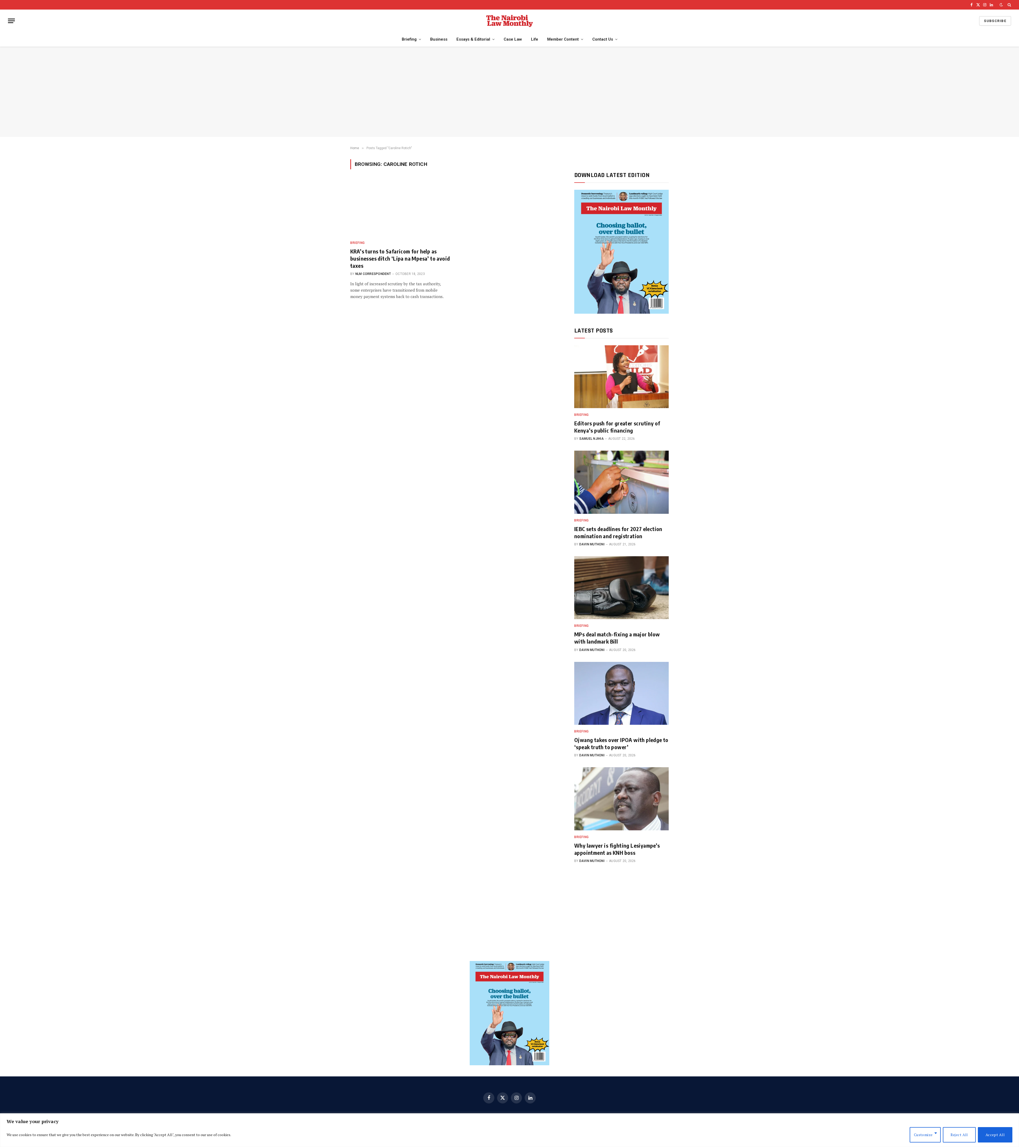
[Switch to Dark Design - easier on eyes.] (1001, 5)
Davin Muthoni (592, 544)
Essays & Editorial (473, 39)
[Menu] (11, 21)
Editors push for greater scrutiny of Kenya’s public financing (617, 427)
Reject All (959, 1134)
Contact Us (602, 39)
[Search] (1009, 5)
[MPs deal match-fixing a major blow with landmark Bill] (621, 587)
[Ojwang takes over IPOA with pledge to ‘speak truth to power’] (621, 693)
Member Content (563, 39)
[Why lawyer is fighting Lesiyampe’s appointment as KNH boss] (621, 798)
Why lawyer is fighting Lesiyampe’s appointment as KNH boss (617, 849)
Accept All (995, 1134)
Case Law (513, 39)
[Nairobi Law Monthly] (509, 21)
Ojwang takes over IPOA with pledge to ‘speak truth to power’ (621, 743)
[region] (509, 1130)
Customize (923, 1134)
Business (438, 39)
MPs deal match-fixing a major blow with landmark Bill (617, 638)
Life (534, 39)
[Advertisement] (509, 92)
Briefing (409, 39)
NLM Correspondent (373, 274)
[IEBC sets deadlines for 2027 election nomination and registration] (621, 482)
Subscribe (995, 21)
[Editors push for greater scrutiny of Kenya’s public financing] (621, 376)
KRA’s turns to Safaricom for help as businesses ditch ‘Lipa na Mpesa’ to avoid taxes (400, 258)
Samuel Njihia (591, 439)
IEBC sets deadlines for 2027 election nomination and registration (618, 532)
